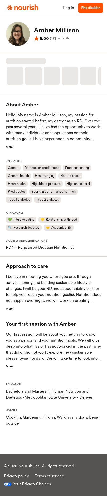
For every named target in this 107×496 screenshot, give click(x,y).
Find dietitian (90, 8)
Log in (68, 7)
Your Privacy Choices (32, 484)
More (9, 147)
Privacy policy (16, 476)
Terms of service (49, 476)
